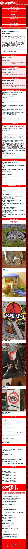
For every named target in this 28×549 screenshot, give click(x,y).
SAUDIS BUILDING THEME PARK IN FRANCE (11, 200)
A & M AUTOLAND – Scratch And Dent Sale (11, 498)
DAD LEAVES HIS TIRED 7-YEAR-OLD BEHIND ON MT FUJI (13, 204)
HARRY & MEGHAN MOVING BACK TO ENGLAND (12, 463)
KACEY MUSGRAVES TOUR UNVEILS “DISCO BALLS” (13, 109)
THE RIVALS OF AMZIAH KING (8, 480)
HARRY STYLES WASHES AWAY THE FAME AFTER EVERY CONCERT (12, 450)
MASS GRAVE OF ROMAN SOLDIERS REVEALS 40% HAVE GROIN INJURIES (13, 193)
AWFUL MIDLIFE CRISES (7, 431)
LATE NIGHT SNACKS (6, 437)
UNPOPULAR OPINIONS (7, 424)
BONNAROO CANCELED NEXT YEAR (10, 457)
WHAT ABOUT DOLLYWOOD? (8, 99)
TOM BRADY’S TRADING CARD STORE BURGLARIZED (13, 447)
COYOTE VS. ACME (6, 471)
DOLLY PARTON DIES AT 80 (8, 454)
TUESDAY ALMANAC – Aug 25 (8, 72)
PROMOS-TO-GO (5, 507)
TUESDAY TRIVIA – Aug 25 (7, 83)
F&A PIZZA (4, 514)
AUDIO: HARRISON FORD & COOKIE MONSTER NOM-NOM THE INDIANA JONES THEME (13, 113)
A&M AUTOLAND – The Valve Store (9, 536)
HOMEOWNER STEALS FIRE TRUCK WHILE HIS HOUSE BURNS (13, 166)
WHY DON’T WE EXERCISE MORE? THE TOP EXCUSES (13, 434)
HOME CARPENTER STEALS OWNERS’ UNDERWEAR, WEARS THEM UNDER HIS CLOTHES (13, 189)
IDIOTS (3, 477)
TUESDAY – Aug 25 (6, 60)
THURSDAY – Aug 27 (6, 57)
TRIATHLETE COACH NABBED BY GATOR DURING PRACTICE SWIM (12, 170)
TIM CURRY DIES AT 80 (7, 452)
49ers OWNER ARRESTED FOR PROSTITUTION (12, 176)
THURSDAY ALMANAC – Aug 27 (8, 69)
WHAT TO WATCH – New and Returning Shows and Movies (12, 93)
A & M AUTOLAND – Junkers (8, 523)
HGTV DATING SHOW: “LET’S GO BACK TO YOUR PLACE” (12, 102)
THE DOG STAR (5, 474)
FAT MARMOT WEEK (6, 173)
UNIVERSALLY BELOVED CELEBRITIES (10, 418)
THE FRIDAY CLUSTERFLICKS (8, 504)
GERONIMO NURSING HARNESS (9, 501)
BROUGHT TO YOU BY (6, 495)
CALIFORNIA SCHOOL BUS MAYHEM (10, 162)
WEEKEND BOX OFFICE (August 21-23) (10, 461)
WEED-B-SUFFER (5, 526)
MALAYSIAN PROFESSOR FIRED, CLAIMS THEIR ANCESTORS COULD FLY (12, 197)
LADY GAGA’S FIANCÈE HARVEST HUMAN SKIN (12, 459)
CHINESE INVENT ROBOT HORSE (9, 207)
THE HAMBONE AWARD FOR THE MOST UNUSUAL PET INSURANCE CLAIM (13, 441)
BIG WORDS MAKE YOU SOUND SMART (10, 428)
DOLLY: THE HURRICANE (7, 96)
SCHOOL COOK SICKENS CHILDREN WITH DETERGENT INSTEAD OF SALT (13, 211)
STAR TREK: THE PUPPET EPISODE (9, 116)
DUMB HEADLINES (6, 421)
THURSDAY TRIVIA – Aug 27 (8, 80)
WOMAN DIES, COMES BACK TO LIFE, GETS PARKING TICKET (13, 215)
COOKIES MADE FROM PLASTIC (9, 179)
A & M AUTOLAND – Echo (7, 510)
